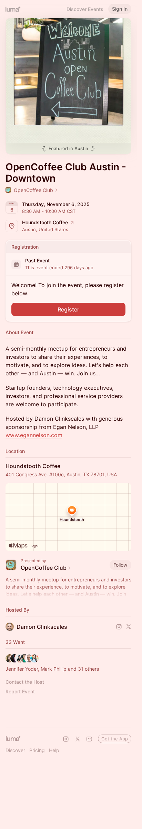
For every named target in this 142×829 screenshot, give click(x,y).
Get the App (114, 738)
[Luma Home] (13, 9)
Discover (15, 750)
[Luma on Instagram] (66, 739)
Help (54, 750)
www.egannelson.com (34, 435)
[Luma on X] (77, 739)
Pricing (37, 750)
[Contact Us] (89, 739)
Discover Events (85, 9)
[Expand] (68, 594)
